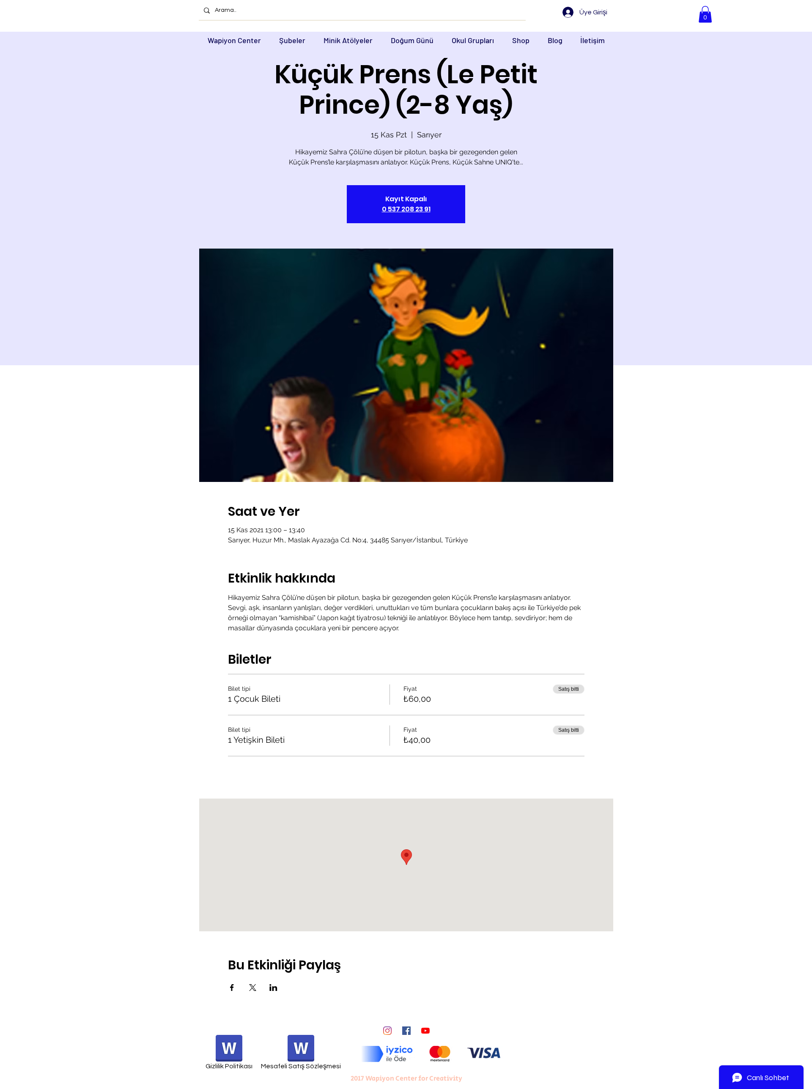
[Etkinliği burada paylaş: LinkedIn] (273, 987)
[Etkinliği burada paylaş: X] (253, 987)
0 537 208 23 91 (406, 209)
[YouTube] (425, 1030)
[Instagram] (387, 1030)
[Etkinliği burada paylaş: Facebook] (232, 987)
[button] (705, 14)
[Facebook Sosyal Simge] (406, 1030)
